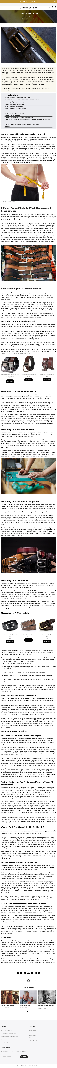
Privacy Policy (32, 1030)
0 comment (32, 18)
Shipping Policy (32, 1035)
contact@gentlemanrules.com (10, 1036)
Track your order (33, 1040)
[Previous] (3, 1001)
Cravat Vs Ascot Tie (25, 1005)
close (55, 1)
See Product (10, 381)
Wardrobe (26, 18)
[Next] (54, 1001)
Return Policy (32, 1037)
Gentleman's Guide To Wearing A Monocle (46, 1006)
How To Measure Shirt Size (7, 1005)
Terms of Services (33, 1033)
